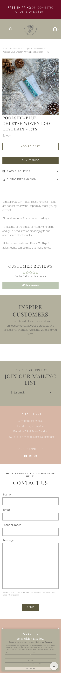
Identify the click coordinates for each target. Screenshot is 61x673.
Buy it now (30, 160)
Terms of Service (8, 595)
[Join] (50, 392)
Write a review (30, 285)
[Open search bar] (12, 29)
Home (5, 49)
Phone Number (11, 525)
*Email (6, 509)
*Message (8, 540)
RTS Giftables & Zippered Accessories (26, 49)
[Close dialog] (57, 631)
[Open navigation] (4, 29)
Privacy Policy (47, 592)
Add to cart (30, 146)
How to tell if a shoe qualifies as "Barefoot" (31, 436)
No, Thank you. (30, 668)
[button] (30, 87)
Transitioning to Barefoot (31, 426)
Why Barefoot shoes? (30, 420)
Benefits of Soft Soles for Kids (30, 431)
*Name (6, 494)
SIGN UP (30, 660)
